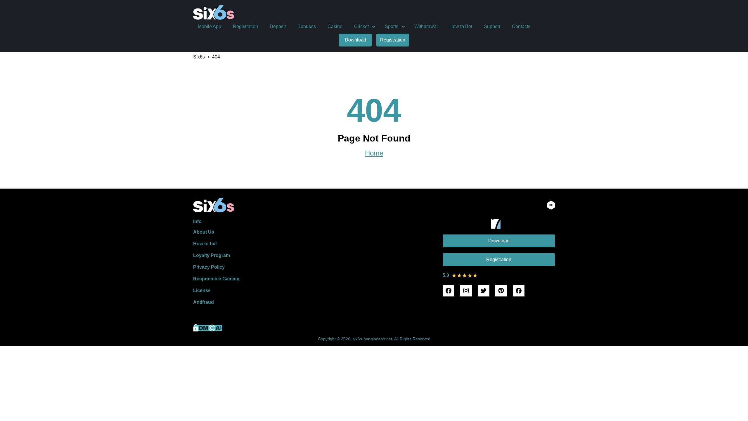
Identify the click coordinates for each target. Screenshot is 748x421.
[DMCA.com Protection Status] (207, 329)
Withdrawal (426, 26)
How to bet (205, 243)
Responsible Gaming (216, 278)
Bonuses (306, 26)
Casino (335, 26)
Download (355, 39)
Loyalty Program (211, 255)
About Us (203, 232)
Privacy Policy (209, 267)
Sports (391, 26)
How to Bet (460, 26)
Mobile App (209, 26)
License (202, 290)
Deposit (278, 26)
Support (492, 26)
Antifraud (203, 302)
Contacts (521, 26)
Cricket (361, 26)
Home (374, 153)
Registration (245, 26)
